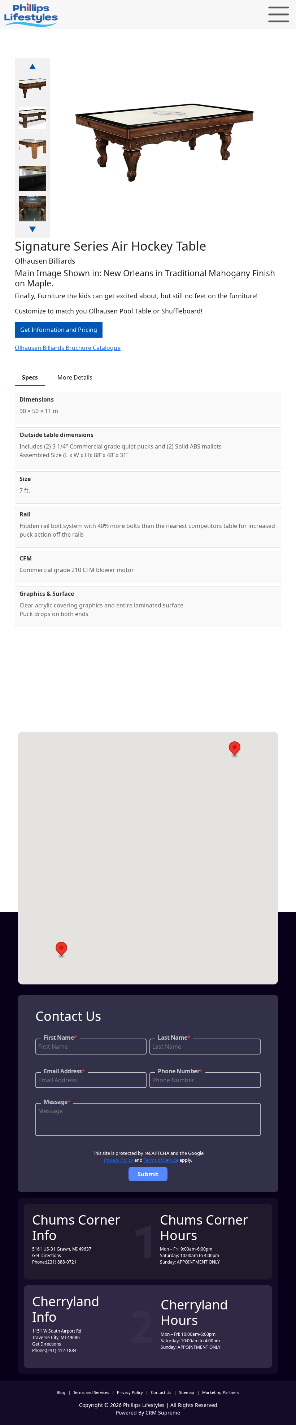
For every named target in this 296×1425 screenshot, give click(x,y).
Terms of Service (161, 1160)
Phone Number (180, 1071)
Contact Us (161, 1392)
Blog (61, 1392)
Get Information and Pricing (58, 330)
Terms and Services (91, 1392)
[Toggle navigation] (278, 14)
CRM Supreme (162, 1412)
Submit (148, 1174)
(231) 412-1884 (61, 1350)
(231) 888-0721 (61, 1262)
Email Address (64, 1071)
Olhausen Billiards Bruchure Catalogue (68, 348)
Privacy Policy (118, 1160)
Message (57, 1102)
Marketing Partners (220, 1392)
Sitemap (186, 1392)
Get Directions (46, 1255)
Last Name (174, 1037)
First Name (60, 1037)
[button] (234, 750)
